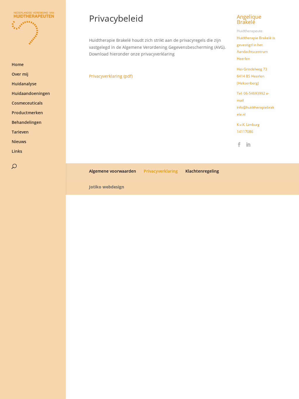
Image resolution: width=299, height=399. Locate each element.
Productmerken (27, 113)
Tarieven (20, 132)
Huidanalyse (24, 84)
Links (17, 151)
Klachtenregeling (202, 171)
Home (18, 65)
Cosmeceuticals (27, 103)
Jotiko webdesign (106, 187)
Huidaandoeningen (31, 93)
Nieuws (19, 142)
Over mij (20, 74)
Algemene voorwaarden (112, 171)
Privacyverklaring (161, 171)
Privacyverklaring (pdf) (111, 76)
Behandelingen (26, 122)
